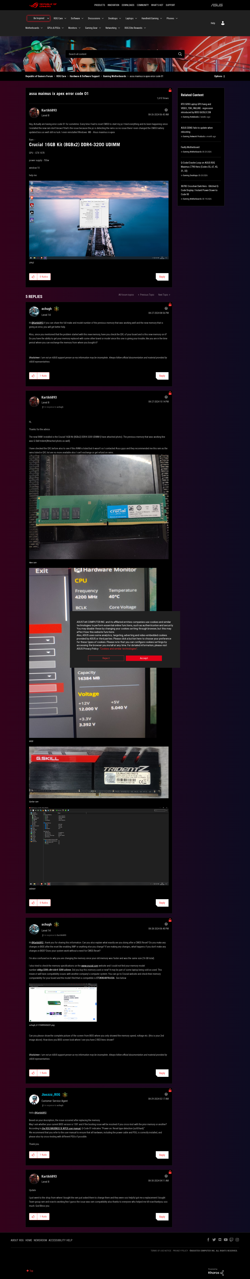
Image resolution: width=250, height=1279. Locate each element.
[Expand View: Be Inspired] (48, 18)
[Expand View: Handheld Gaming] (161, 18)
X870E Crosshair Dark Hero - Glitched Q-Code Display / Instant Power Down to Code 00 (200, 190)
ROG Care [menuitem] (58, 18)
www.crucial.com (89, 965)
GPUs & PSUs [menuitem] (53, 28)
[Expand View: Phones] (176, 18)
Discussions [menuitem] (94, 18)
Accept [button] (144, 658)
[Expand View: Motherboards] (41, 28)
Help (213, 23)
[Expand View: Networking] (119, 28)
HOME (28, 1240)
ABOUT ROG (17, 1240)
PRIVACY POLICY (180, 1250)
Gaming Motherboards (114, 76)
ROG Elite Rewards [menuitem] (133, 28)
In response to (53, 407)
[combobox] (125, 54)
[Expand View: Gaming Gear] (100, 28)
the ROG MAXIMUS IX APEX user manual (61, 1128)
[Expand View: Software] (82, 18)
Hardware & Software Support (84, 76)
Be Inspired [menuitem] (39, 18)
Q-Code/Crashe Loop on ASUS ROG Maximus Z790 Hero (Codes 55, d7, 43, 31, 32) (199, 166)
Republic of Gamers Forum (39, 76)
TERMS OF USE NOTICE (161, 1250)
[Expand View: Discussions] (102, 18)
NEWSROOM (40, 1240)
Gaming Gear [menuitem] (91, 28)
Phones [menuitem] (170, 18)
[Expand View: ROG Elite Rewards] (145, 28)
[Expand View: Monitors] (79, 28)
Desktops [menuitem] (113, 18)
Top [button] (31, 1270)
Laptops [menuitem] (130, 18)
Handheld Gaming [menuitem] (150, 18)
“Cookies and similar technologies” (118, 648)
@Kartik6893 (37, 322)
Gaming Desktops (190, 175)
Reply (162, 276)
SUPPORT (170, 5)
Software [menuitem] (75, 18)
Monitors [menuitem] (72, 28)
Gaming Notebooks (191, 117)
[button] (99, 220)
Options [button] (218, 76)
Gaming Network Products (194, 136)
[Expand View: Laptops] (136, 18)
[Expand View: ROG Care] (65, 18)
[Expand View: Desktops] (120, 18)
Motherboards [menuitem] (32, 28)
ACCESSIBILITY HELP (60, 1240)
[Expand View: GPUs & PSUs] (62, 28)
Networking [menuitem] (111, 28)
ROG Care (61, 76)
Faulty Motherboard (190, 147)
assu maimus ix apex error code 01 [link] (146, 76)
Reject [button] (106, 658)
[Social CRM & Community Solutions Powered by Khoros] (216, 1271)
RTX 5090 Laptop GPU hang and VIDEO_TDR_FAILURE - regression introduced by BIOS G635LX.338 (197, 108)
